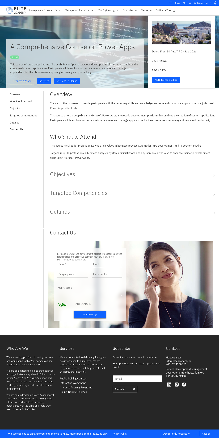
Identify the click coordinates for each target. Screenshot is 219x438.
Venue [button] (144, 10)
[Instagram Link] (177, 384)
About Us (187, 3)
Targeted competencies (23, 115)
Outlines (14, 122)
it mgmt (15, 57)
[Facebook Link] (184, 384)
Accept (206, 433)
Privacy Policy (119, 433)
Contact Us (198, 3)
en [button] (207, 3)
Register (44, 81)
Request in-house (66, 81)
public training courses (73, 378)
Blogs (177, 3)
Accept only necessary (176, 433)
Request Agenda (22, 81)
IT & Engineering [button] (106, 10)
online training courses (73, 392)
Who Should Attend (21, 101)
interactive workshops (73, 383)
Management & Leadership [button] (43, 10)
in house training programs (76, 387)
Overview (15, 94)
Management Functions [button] (77, 10)
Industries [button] (128, 10)
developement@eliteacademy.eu (185, 372)
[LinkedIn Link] (169, 384)
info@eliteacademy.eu (178, 361)
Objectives (16, 108)
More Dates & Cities (166, 79)
